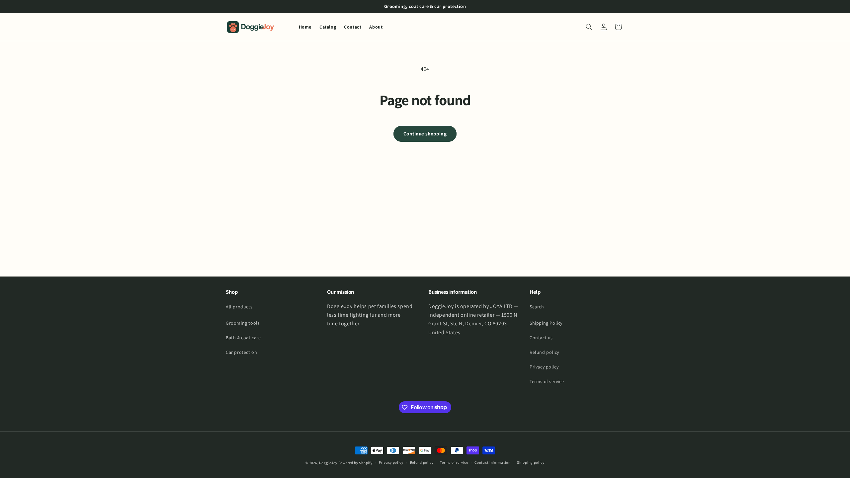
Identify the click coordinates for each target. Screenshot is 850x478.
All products (239, 307)
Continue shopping (425, 133)
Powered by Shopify (355, 462)
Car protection (241, 352)
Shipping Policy (546, 323)
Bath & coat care (243, 338)
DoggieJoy (328, 462)
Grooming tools (243, 323)
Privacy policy (544, 367)
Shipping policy (531, 462)
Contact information (492, 462)
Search (537, 307)
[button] (589, 27)
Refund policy (544, 352)
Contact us (541, 338)
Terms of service (547, 381)
